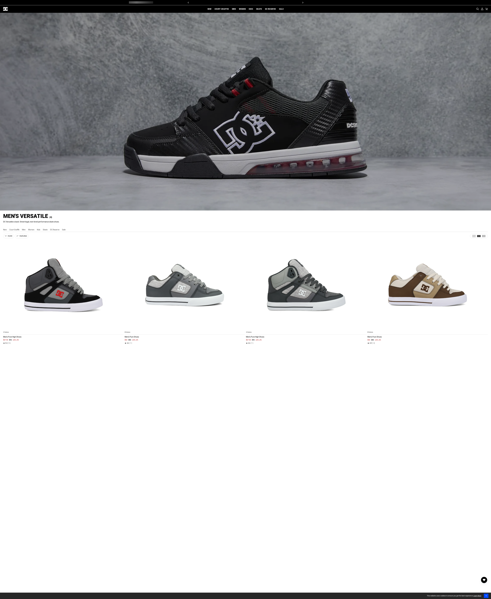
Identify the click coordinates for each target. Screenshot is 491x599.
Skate (45, 230)
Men (24, 230)
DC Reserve (54, 230)
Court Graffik (14, 230)
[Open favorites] (484, 580)
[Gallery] (63, 285)
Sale (64, 230)
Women (31, 230)
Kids (38, 230)
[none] (63, 329)
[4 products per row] (478, 236)
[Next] (302, 2)
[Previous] (188, 2)
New (5, 230)
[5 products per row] (483, 236)
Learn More (477, 596)
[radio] (6, 329)
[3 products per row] (474, 236)
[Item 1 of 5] (63, 285)
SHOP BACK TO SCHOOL (254, 2)
